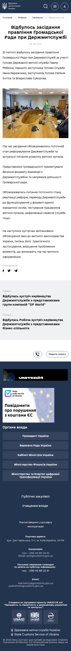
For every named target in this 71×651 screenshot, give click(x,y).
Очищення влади (35, 505)
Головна (7, 17)
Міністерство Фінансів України (35, 464)
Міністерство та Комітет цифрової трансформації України (35, 475)
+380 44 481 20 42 (38, 553)
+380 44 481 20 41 (38, 570)
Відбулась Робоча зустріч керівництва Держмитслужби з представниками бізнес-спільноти (33, 324)
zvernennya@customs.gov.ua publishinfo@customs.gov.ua (31, 584)
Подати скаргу (57, 354)
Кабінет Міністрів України (35, 455)
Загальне (37, 17)
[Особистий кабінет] (64, 6)
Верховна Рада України (35, 445)
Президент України (35, 436)
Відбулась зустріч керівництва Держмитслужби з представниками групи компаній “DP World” (31, 300)
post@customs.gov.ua (40, 555)
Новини (22, 17)
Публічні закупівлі (35, 496)
